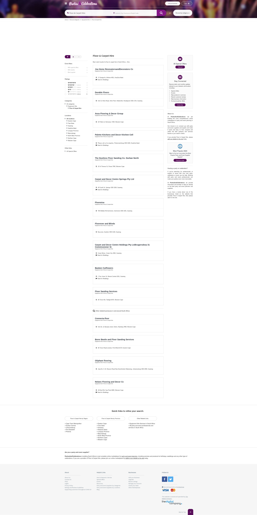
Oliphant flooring (103, 361)
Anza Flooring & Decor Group (109, 113)
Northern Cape (72, 138)
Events (99, 481)
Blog (98, 489)
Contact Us (68, 479)
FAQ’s (66, 481)
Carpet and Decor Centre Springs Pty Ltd (114, 179)
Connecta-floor (102, 318)
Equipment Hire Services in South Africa (142, 423)
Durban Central (71, 425)
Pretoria (68, 432)
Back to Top (182, 512)
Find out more (180, 160)
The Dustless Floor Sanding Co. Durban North (117, 158)
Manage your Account (134, 483)
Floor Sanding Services (106, 291)
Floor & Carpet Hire (103, 56)
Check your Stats (133, 485)
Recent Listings (132, 481)
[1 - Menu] (66, 3)
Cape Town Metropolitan (74, 423)
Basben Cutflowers (104, 268)
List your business (172, 3)
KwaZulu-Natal (72, 128)
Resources (100, 483)
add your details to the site (175, 139)
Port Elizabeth (70, 429)
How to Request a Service (104, 477)
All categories (70, 104)
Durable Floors (102, 92)
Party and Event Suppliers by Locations (108, 487)
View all (180, 67)
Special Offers (101, 479)
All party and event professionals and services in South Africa (140, 426)
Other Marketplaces (134, 487)
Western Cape (72, 140)
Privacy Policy (69, 485)
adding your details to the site (134, 458)
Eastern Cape (72, 121)
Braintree (181, 487)
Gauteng (70, 126)
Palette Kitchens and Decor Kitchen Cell (114, 135)
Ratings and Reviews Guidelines (74, 487)
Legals (67, 483)
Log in (186, 3)
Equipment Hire (72, 106)
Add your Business (134, 477)
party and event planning (129, 456)
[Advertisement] (128, 37)
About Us (67, 477)
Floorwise (99, 202)
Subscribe (180, 105)
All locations (70, 119)
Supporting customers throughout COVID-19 (78, 489)
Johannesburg (70, 427)
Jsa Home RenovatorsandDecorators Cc (114, 69)
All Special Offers (72, 151)
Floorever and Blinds (105, 224)
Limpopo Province (73, 131)
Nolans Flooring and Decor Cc (109, 382)
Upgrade (131, 479)
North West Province (74, 136)
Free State (71, 123)
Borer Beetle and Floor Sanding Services (114, 339)
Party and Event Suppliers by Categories (108, 485)
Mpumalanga (71, 133)
